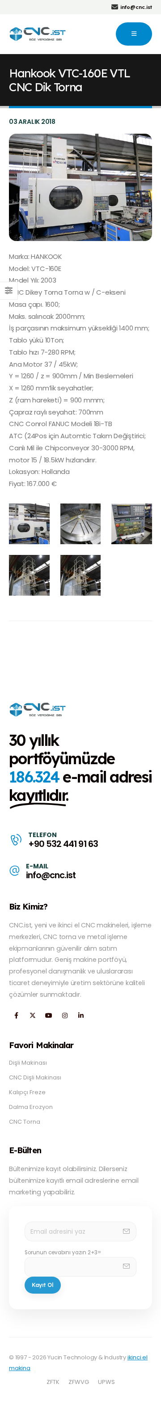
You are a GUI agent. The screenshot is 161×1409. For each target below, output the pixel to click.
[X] (32, 1015)
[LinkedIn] (80, 1015)
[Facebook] (16, 1015)
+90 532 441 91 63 (62, 844)
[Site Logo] (38, 34)
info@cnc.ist (51, 875)
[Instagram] (64, 1015)
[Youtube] (48, 1015)
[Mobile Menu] (134, 34)
